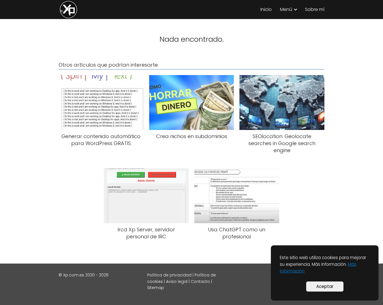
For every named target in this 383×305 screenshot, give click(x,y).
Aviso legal (177, 281)
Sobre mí (314, 9)
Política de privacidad (169, 275)
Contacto (200, 281)
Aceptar (324, 286)
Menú (286, 9)
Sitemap (155, 287)
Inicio (266, 9)
